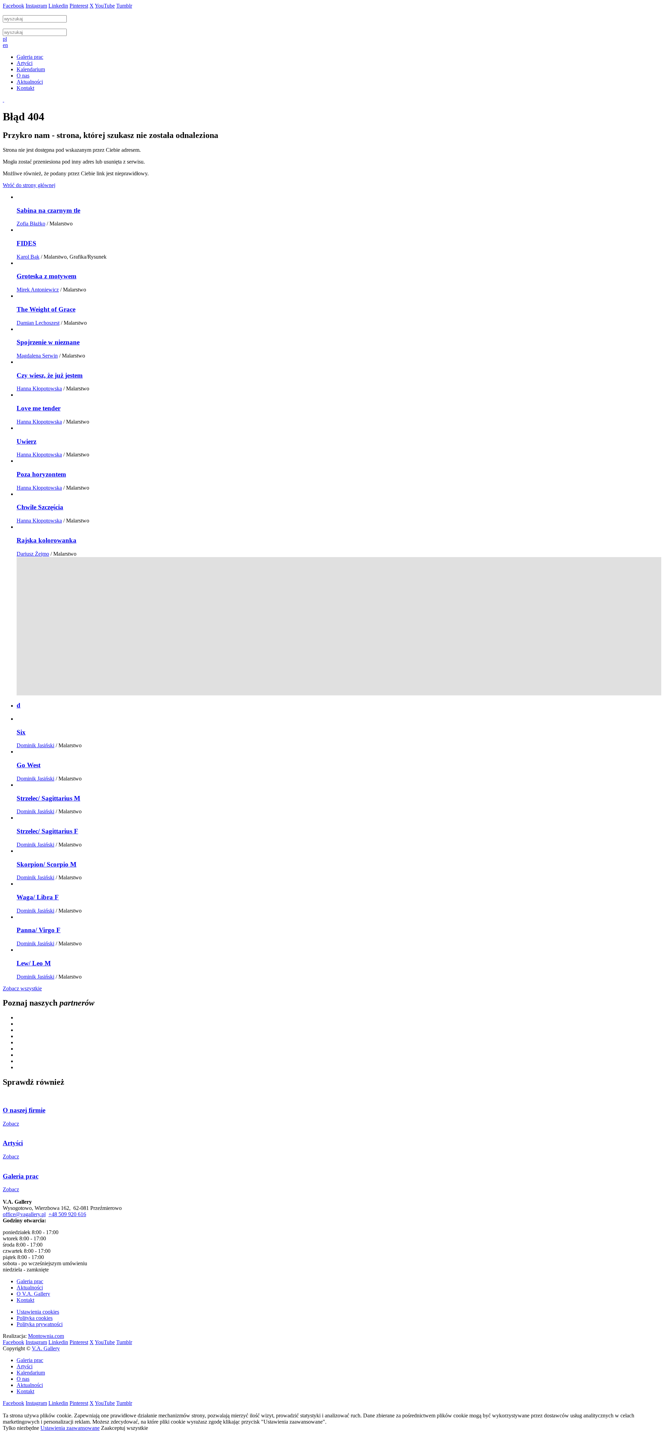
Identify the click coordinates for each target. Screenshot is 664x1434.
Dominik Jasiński (35, 745)
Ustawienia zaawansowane (70, 1428)
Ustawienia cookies (38, 1312)
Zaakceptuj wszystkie (124, 1428)
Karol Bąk (28, 257)
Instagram (36, 6)
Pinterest (79, 6)
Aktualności (30, 1287)
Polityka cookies (35, 1318)
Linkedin (58, 6)
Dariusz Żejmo (33, 554)
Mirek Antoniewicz (38, 290)
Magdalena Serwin (37, 356)
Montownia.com (46, 1336)
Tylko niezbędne (21, 1428)
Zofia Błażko (31, 223)
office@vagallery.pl (24, 1214)
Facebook (13, 6)
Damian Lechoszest (38, 323)
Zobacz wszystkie (22, 988)
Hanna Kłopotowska (39, 388)
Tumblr (124, 6)
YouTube (105, 6)
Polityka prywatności (40, 1324)
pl (5, 39)
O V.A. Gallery (33, 1294)
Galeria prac (30, 1281)
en (5, 45)
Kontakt (25, 1300)
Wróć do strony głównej (29, 185)
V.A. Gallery (46, 1348)
